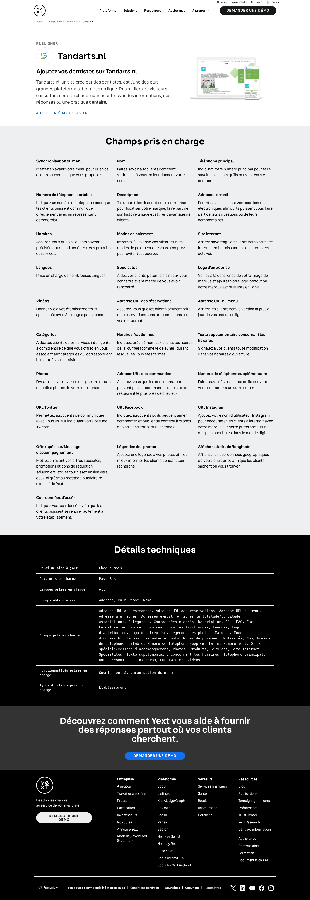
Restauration (207, 808)
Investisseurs (127, 815)
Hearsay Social (169, 837)
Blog (241, 786)
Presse (122, 801)
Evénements (247, 808)
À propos (124, 786)
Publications (247, 794)
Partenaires (126, 808)
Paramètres (212, 888)
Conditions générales (145, 888)
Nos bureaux (126, 822)
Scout (162, 786)
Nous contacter (239, 2)
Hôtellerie (205, 815)
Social (162, 815)
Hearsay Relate (169, 844)
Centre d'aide (248, 846)
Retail (202, 801)
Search (163, 829)
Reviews (164, 808)
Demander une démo (248, 10)
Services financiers (212, 786)
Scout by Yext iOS (171, 858)
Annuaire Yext (127, 829)
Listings (164, 794)
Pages (162, 822)
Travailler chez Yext (131, 794)
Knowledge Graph (171, 801)
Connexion (222, 2)
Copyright (192, 888)
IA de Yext (165, 851)
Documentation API (253, 860)
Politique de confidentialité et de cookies (96, 888)
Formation (246, 853)
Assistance (256, 2)
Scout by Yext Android (174, 865)
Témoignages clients (254, 801)
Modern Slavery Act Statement (132, 838)
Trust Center (247, 815)
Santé (202, 794)
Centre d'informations (255, 829)
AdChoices (172, 888)
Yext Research (249, 822)
